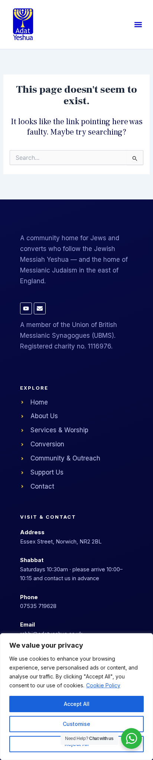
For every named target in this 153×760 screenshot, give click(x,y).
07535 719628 (38, 606)
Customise (76, 724)
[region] (76, 696)
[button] (138, 25)
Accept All (76, 704)
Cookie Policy (103, 685)
